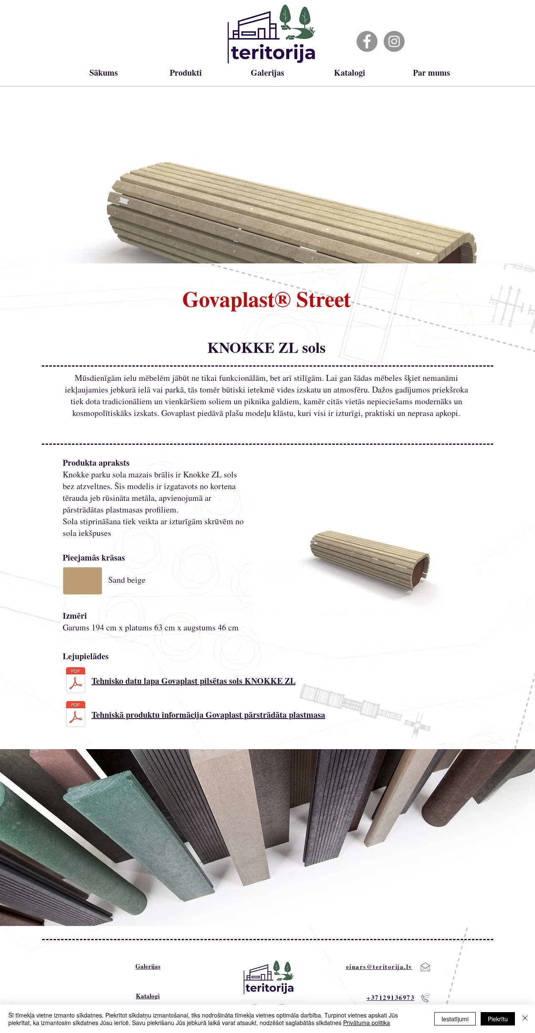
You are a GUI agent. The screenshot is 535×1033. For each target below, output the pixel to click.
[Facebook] (367, 41)
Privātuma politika (366, 1022)
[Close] (525, 1018)
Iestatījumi (455, 1019)
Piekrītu (498, 1019)
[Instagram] (394, 41)
